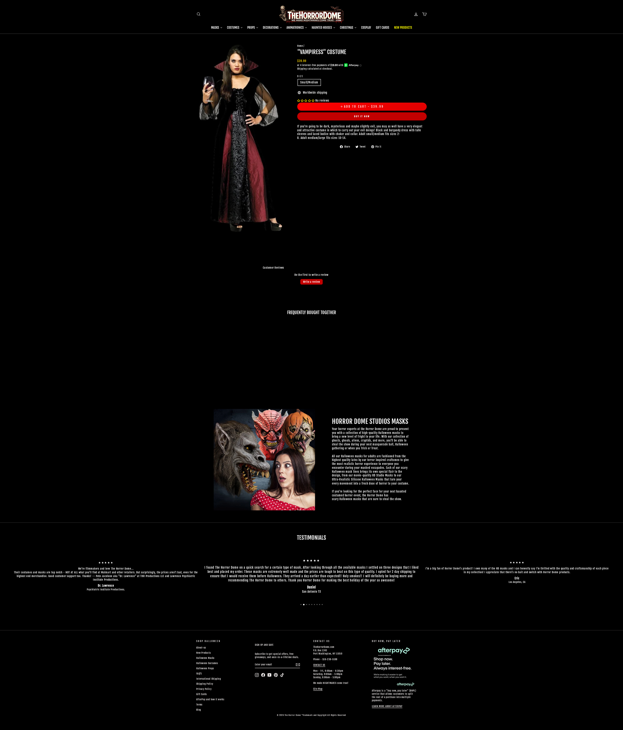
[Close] (462, 291)
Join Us (442, 374)
